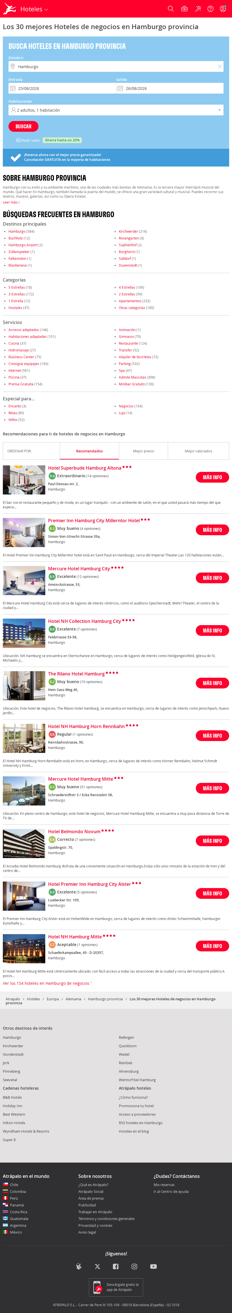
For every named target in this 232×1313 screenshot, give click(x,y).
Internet (14, 370)
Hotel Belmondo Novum (74, 832)
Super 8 (9, 1139)
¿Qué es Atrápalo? (93, 1184)
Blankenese (17, 265)
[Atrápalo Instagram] (135, 1267)
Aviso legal (87, 1232)
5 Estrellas (16, 287)
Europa (53, 998)
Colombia (18, 1191)
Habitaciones (20, 101)
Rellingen (126, 1037)
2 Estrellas (127, 294)
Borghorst (127, 251)
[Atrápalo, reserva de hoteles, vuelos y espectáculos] (10, 9)
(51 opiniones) (91, 787)
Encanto (14, 406)
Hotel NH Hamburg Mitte (75, 937)
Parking (125, 363)
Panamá (17, 1205)
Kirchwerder (128, 231)
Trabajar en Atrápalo (95, 1211)
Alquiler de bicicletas (135, 357)
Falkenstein (17, 258)
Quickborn (128, 1045)
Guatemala (19, 1218)
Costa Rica (18, 1211)
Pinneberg (11, 1071)
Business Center (21, 357)
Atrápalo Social (90, 1191)
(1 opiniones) (83, 734)
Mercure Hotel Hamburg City (79, 569)
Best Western (14, 1114)
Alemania (73, 998)
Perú (14, 1198)
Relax (12, 413)
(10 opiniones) (91, 681)
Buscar (23, 126)
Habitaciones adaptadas (27, 336)
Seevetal (10, 1079)
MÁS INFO (212, 477)
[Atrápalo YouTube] (153, 1267)
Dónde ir (16, 58)
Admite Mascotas (132, 377)
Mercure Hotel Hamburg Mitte (80, 779)
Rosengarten (129, 238)
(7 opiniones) (87, 629)
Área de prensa (91, 1198)
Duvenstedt (128, 265)
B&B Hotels (12, 1097)
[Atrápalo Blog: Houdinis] (79, 1266)
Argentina (18, 1225)
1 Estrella (15, 301)
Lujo (122, 413)
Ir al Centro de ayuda (171, 1191)
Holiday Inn (12, 1105)
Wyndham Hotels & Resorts (26, 1131)
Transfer (125, 350)
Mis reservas (164, 1185)
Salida (121, 79)
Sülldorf (125, 258)
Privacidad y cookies (95, 1225)
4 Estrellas (127, 287)
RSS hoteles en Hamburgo (141, 1122)
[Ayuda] (210, 8)
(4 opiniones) (90, 528)
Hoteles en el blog (134, 1131)
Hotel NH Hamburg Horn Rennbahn (86, 726)
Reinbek (125, 1062)
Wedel (124, 1054)
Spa (122, 370)
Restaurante (128, 343)
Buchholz (15, 238)
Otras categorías (132, 307)
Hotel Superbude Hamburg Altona (84, 468)
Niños (13, 419)
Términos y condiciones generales (106, 1218)
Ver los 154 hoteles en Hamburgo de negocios (47, 983)
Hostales (15, 307)
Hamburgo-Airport (23, 245)
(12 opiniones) (88, 576)
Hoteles (33, 998)
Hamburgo (16, 231)
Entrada (15, 79)
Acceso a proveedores (137, 1114)
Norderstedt (13, 1054)
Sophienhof (128, 245)
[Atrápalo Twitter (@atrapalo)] (97, 1267)
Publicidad (87, 1205)
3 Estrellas (16, 294)
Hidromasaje (18, 350)
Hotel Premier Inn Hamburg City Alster (89, 884)
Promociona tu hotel (136, 1105)
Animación (127, 329)
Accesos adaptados (23, 329)
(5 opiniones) (87, 892)
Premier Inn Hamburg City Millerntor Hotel (94, 521)
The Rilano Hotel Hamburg (76, 674)
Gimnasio (126, 336)
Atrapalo (13, 998)
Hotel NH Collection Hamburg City (84, 621)
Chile (14, 1184)
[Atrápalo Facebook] (116, 1267)
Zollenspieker (19, 251)
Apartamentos (130, 301)
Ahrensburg (129, 1071)
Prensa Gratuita (20, 384)
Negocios (126, 406)
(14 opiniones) (97, 476)
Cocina (13, 343)
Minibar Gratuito (132, 384)
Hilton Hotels (14, 1122)
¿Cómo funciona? (133, 1097)
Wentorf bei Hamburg (137, 1079)
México (16, 1232)
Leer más (10, 202)
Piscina (14, 377)
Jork (6, 1062)
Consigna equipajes (23, 363)
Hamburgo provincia (105, 998)
